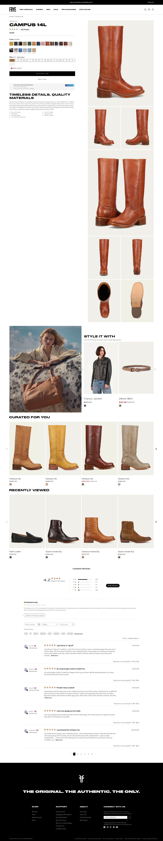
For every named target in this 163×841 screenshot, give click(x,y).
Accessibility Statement (94, 838)
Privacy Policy (119, 838)
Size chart (20, 57)
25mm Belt (126, 398)
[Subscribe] (129, 817)
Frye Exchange (85, 817)
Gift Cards (84, 820)
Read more (54, 655)
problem (70, 633)
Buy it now (42, 79)
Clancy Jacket (93, 398)
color (49, 633)
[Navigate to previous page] (71, 754)
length (36, 633)
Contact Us (60, 826)
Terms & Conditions (108, 838)
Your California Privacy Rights (132, 838)
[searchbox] (30, 624)
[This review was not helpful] (137, 661)
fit (30, 633)
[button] (26, 9)
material (56, 633)
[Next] (156, 449)
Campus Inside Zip (90, 551)
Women (34, 812)
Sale (33, 820)
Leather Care (61, 829)
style (63, 633)
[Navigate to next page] (92, 754)
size (26, 633)
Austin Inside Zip (54, 551)
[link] (19, 29)
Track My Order (61, 817)
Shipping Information (64, 815)
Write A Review (113, 585)
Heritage (83, 812)
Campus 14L (19, 16)
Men (33, 815)
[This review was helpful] (133, 661)
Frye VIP (151, 2)
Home (11, 16)
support (42, 633)
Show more (79, 634)
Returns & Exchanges (64, 823)
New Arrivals (37, 817)
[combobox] (50, 624)
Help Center (60, 812)
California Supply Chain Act (149, 838)
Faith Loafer (15, 551)
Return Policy (61, 820)
